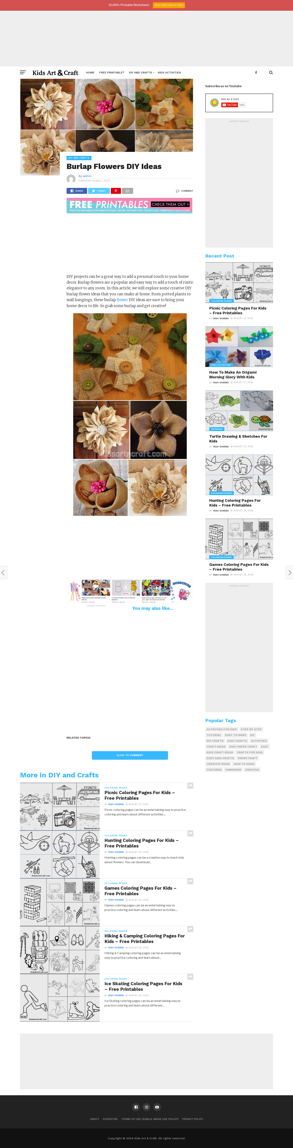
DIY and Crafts (140, 72)
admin (87, 176)
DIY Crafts (215, 740)
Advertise (110, 1119)
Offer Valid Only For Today (169, 5)
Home (90, 72)
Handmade (233, 769)
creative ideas (218, 763)
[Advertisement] (146, 38)
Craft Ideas (216, 746)
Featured (214, 769)
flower (122, 300)
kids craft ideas (220, 752)
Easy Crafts (237, 740)
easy (264, 746)
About (94, 1119)
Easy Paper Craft (243, 746)
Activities (259, 740)
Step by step (251, 729)
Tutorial (214, 735)
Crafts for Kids (250, 752)
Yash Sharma (116, 804)
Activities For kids (222, 729)
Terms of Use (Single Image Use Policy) (150, 1119)
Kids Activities (169, 72)
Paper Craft (248, 758)
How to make (244, 763)
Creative (252, 769)
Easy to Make (235, 735)
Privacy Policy (192, 1119)
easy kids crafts (220, 758)
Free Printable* (111, 72)
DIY (252, 735)
